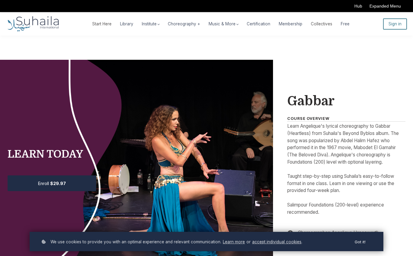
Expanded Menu (385, 6)
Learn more (234, 241)
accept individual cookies (276, 241)
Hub (358, 6)
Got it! (360, 242)
